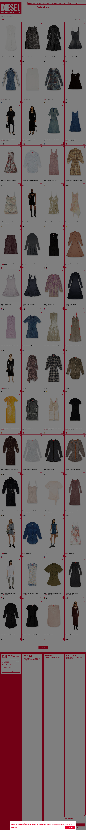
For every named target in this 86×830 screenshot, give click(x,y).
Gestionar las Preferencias (46, 824)
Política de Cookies (68, 824)
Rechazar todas (14, 827)
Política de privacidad (60, 824)
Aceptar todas (70, 827)
